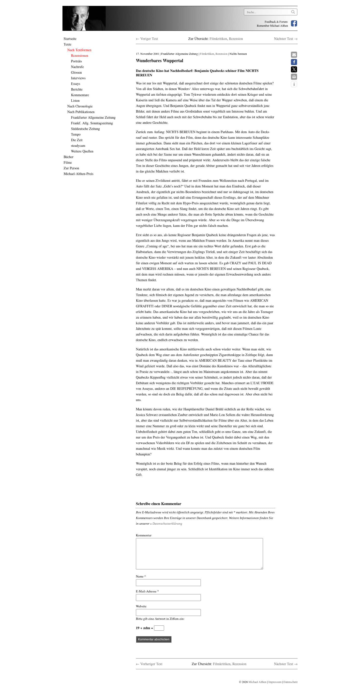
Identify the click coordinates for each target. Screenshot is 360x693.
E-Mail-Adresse (147, 591)
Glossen (76, 72)
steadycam (78, 145)
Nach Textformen (79, 49)
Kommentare (80, 94)
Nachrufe (77, 66)
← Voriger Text (147, 38)
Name (141, 576)
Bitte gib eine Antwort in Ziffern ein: (160, 618)
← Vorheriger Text (149, 663)
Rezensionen (79, 55)
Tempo (76, 134)
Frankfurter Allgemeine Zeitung (93, 117)
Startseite (70, 38)
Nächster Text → (286, 38)
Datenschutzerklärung (167, 523)
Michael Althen (257, 682)
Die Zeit (77, 140)
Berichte (77, 89)
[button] (294, 55)
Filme (68, 162)
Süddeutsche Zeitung (85, 128)
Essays (75, 83)
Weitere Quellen (82, 151)
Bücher (68, 156)
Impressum (274, 682)
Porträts (76, 61)
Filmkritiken (218, 38)
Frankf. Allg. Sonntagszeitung (92, 123)
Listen (75, 100)
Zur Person (71, 168)
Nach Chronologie (80, 106)
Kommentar (143, 535)
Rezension (236, 38)
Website (141, 606)
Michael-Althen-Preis (78, 173)
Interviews (78, 78)
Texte (67, 44)
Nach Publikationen (81, 111)
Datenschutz (290, 682)
